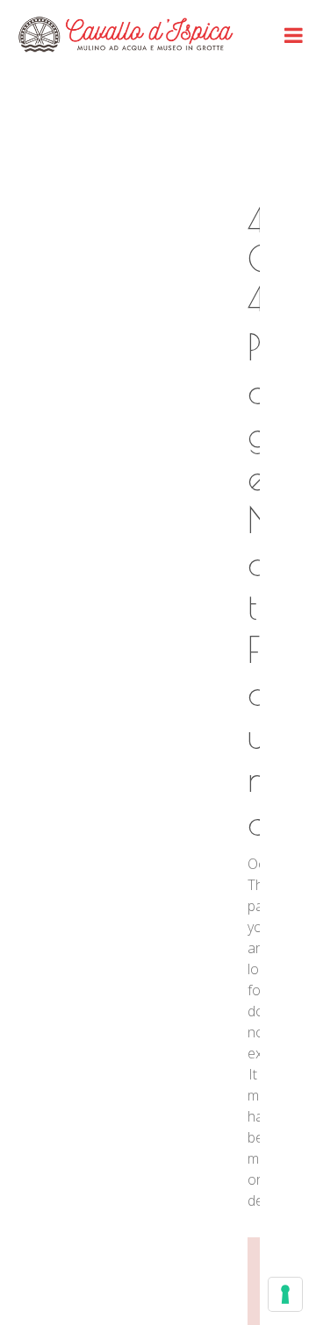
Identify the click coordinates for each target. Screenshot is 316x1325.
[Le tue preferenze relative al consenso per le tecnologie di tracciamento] (285, 1294)
